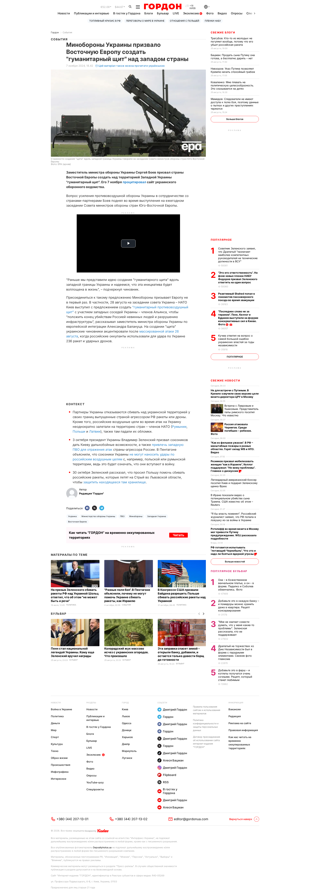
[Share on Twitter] (94, 508)
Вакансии (234, 709)
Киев (125, 709)
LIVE (176, 13)
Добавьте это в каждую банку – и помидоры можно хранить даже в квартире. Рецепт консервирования (238, 605)
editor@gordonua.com (191, 819)
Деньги (55, 723)
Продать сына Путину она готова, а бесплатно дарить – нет (233, 56)
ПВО (122, 516)
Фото (210, 13)
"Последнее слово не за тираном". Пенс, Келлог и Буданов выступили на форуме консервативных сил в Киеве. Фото (238, 318)
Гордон (55, 32)
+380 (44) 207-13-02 (131, 819)
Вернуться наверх (240, 819)
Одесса (126, 723)
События (67, 32)
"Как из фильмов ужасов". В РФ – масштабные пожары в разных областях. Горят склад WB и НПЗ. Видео (232, 447)
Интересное (58, 778)
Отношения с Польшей (184, 20)
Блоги (148, 13)
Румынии (179, 427)
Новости (64, 13)
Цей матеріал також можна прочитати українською (131, 65)
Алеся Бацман (173, 760)
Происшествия (60, 764)
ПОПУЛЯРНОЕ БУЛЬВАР (229, 571)
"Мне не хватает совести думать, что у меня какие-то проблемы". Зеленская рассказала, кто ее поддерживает (236, 628)
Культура (57, 744)
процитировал (134, 182)
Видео (222, 13)
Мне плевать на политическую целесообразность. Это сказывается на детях (232, 85)
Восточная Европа (77, 521)
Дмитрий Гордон (175, 709)
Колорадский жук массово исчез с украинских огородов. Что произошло (126, 652)
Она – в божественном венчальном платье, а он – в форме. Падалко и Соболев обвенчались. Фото (236, 584)
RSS (166, 782)
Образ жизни (59, 758)
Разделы (91, 702)
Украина (72, 516)
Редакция (234, 716)
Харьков (127, 737)
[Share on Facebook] (87, 508)
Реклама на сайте (239, 723)
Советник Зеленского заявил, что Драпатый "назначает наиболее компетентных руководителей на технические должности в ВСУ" (238, 255)
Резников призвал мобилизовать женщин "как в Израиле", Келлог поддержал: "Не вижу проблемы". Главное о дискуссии (233, 466)
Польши (79, 431)
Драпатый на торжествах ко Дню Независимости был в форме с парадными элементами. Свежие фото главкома (236, 652)
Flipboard (169, 775)
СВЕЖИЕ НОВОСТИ (225, 380)
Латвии (94, 431)
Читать (178, 535)
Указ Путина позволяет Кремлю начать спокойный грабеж (233, 70)
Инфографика (59, 771)
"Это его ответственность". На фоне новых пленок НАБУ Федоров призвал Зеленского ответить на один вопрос (238, 277)
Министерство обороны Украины (98, 516)
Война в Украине (61, 709)
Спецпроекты (95, 789)
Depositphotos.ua (102, 847)
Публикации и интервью (91, 13)
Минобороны (135, 516)
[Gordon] (162, 6)
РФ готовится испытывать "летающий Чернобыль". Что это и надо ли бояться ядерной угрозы (233, 550)
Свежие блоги (223, 32)
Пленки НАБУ (213, 20)
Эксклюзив (191, 13)
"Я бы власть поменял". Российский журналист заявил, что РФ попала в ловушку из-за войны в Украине (233, 517)
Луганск (127, 758)
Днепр (126, 744)
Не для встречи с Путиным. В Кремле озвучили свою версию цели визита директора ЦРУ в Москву (235, 393)
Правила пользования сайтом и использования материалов (206, 710)
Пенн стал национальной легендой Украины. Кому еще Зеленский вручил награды (72, 652)
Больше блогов (234, 119)
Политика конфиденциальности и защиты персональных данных (205, 725)
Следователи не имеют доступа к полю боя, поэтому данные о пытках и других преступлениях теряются (234, 103)
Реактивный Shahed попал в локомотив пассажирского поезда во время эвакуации (236, 297)
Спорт (55, 737)
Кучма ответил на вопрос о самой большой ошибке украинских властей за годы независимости (236, 340)
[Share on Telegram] (101, 508)
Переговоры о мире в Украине (145, 20)
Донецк (126, 730)
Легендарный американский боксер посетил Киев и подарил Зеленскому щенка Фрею (234, 483)
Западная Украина (156, 516)
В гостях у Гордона (126, 13)
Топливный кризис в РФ (105, 20)
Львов (126, 716)
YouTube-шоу (95, 782)
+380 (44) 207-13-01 (72, 819)
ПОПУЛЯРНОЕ (221, 239)
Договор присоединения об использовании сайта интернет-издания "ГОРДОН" (206, 741)
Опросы (236, 13)
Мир (54, 730)
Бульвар (163, 13)
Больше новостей (235, 561)
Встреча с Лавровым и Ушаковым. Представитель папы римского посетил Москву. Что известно (234, 410)
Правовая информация (243, 730)
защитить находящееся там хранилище (114, 482)
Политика (71, 605)
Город (125, 702)
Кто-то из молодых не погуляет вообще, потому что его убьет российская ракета (232, 41)
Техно (54, 751)
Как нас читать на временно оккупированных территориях (239, 742)
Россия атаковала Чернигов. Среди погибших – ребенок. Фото (231, 429)
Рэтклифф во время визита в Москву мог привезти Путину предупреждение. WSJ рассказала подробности (235, 533)
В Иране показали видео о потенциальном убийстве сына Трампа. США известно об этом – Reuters (232, 499)
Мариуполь (129, 751)
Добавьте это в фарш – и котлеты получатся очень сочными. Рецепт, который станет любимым (235, 675)
